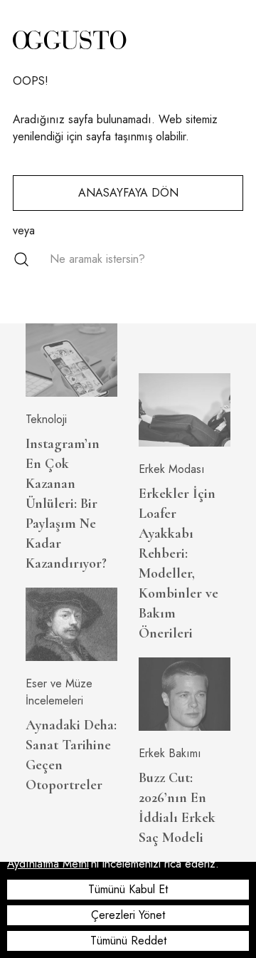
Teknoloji (46, 419)
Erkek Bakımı (170, 753)
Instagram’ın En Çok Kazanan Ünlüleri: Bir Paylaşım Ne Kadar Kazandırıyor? (66, 503)
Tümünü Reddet (128, 940)
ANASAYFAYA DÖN (128, 192)
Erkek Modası (172, 469)
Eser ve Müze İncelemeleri (59, 692)
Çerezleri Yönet (128, 915)
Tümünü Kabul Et (128, 889)
